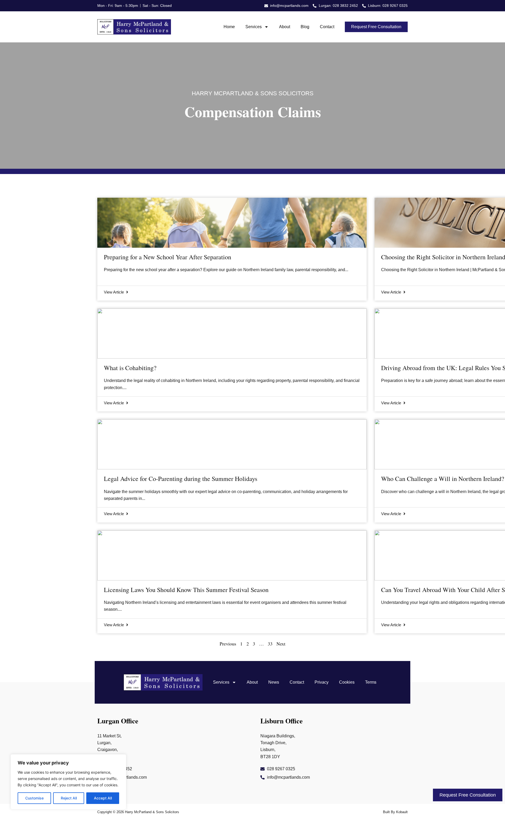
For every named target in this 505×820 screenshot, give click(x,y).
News (273, 682)
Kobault (402, 812)
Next (280, 643)
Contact (327, 26)
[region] (68, 781)
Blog (305, 26)
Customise (34, 798)
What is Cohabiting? (130, 368)
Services (253, 26)
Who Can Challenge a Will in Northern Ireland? (442, 478)
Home (229, 26)
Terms (370, 682)
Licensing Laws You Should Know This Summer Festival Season (186, 589)
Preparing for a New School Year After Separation (167, 257)
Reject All (69, 798)
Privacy (322, 682)
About (284, 26)
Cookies (347, 682)
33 (270, 643)
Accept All (103, 798)
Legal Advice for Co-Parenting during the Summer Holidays (180, 478)
